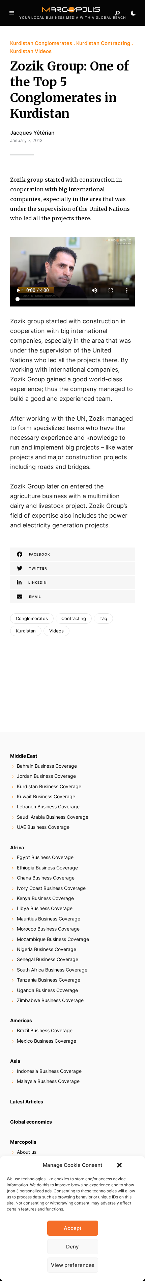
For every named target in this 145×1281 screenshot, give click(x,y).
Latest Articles (26, 1101)
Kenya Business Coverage (45, 898)
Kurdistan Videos (31, 51)
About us (26, 1152)
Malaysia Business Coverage (48, 1081)
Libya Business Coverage (44, 908)
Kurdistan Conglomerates (41, 43)
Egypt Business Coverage (45, 857)
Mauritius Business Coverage (48, 918)
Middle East (23, 756)
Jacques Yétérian (32, 132)
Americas (21, 1020)
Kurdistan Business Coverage (49, 786)
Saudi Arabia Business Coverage (52, 817)
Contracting (73, 618)
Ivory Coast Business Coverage (51, 888)
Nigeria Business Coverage (46, 949)
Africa (17, 847)
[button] (119, 1165)
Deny (72, 1246)
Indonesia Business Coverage (49, 1071)
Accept (73, 1228)
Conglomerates (32, 618)
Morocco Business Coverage (48, 929)
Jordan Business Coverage (46, 776)
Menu (11, 13)
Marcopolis (23, 1142)
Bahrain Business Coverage (47, 766)
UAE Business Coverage (43, 827)
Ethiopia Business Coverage (47, 867)
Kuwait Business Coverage (46, 796)
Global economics (31, 1122)
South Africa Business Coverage (52, 969)
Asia (15, 1061)
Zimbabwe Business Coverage (50, 1000)
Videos (56, 630)
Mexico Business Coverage (46, 1041)
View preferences (72, 1265)
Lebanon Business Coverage (48, 806)
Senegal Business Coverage (47, 959)
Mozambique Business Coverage (53, 939)
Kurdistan (26, 630)
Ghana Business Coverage (46, 878)
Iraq (103, 618)
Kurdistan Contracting (103, 43)
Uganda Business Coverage (47, 990)
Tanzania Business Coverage (48, 980)
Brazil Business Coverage (44, 1030)
